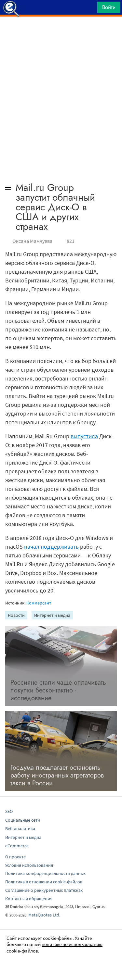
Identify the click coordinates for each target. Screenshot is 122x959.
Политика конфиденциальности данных (45, 873)
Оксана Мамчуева (32, 241)
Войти (108, 7)
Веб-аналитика (20, 828)
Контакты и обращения (28, 899)
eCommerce (17, 846)
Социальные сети (22, 820)
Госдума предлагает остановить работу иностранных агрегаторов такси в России (57, 775)
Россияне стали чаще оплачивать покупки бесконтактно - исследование (58, 690)
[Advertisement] (61, 33)
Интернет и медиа (52, 615)
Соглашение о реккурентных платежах (44, 890)
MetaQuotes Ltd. (44, 915)
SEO (9, 811)
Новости (16, 615)
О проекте (15, 857)
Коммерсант (38, 603)
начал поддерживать (51, 546)
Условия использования (29, 865)
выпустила (84, 436)
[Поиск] (90, 9)
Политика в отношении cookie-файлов (43, 882)
